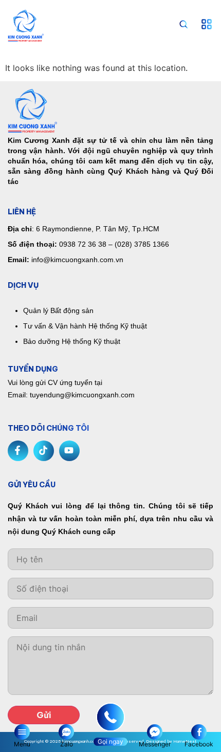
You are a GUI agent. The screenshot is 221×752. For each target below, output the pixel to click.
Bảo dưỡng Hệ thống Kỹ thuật (71, 341)
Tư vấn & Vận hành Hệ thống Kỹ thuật (85, 326)
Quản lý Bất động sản (58, 310)
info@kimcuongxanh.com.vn (77, 259)
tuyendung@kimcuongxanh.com (82, 395)
